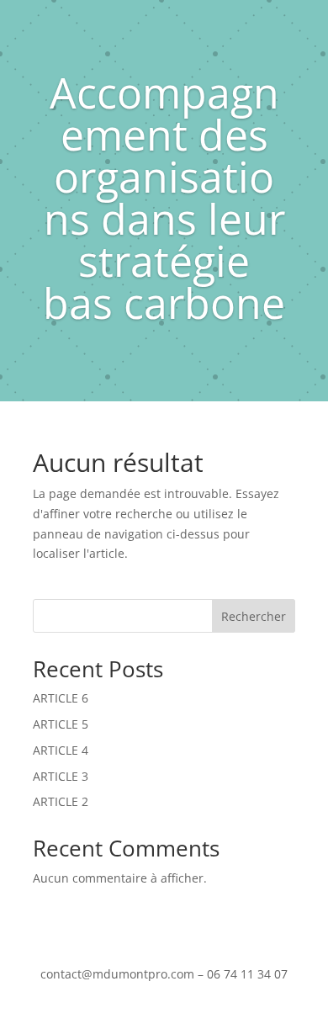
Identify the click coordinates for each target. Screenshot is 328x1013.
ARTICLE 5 (60, 724)
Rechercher (253, 616)
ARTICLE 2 (60, 801)
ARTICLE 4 (60, 750)
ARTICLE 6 (60, 698)
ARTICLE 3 (60, 776)
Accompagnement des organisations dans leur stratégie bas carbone (164, 197)
